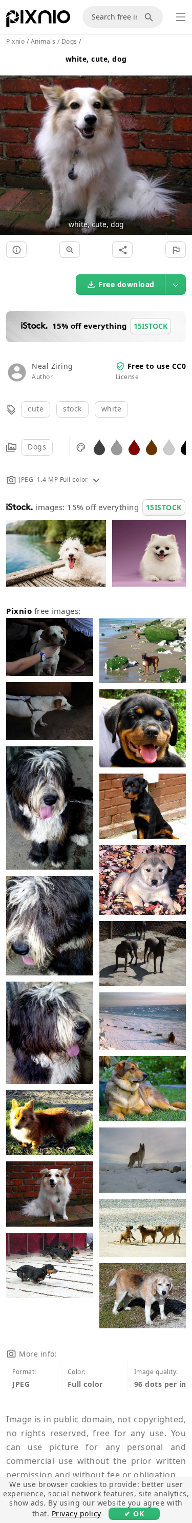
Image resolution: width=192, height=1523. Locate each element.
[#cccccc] (169, 446)
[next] (180, 143)
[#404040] (99, 446)
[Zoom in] (69, 249)
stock (72, 408)
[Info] (16, 249)
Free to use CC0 (156, 366)
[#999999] (116, 446)
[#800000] (134, 446)
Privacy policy (76, 1513)
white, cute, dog (96, 59)
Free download (126, 284)
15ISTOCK (164, 507)
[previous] (11, 143)
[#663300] (151, 446)
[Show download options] (175, 284)
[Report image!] (175, 249)
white (111, 408)
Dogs (37, 447)
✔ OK (134, 1513)
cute (36, 408)
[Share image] (122, 249)
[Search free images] (150, 17)
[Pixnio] (38, 20)
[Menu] (180, 17)
